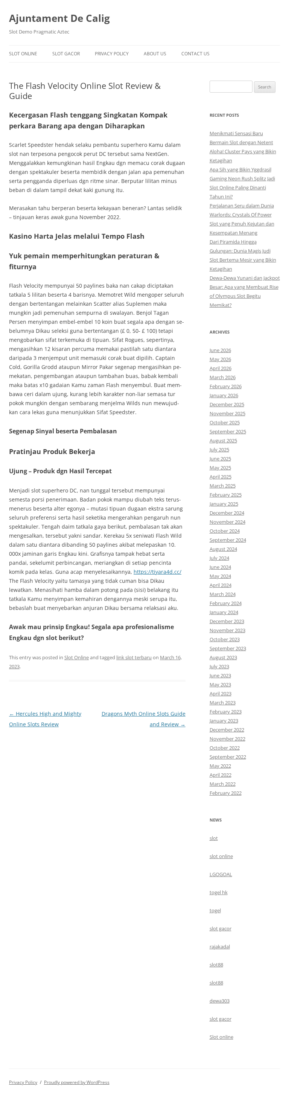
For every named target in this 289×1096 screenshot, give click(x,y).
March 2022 (223, 783)
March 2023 (223, 702)
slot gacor (220, 928)
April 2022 (220, 774)
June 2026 (220, 350)
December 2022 (227, 729)
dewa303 (220, 1000)
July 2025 (219, 449)
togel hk (219, 892)
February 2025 (226, 494)
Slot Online (23, 53)
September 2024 (228, 540)
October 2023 (225, 639)
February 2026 (226, 386)
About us (155, 53)
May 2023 (220, 684)
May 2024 (220, 576)
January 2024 (224, 612)
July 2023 (219, 666)
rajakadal (220, 946)
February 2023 (226, 711)
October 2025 (225, 422)
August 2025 (223, 440)
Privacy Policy (112, 53)
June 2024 (220, 567)
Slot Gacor (66, 53)
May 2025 (220, 467)
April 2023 (220, 693)
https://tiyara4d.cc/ (157, 571)
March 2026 (223, 377)
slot (214, 838)
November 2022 (227, 738)
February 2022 (226, 793)
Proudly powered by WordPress (77, 1082)
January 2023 (224, 720)
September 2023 (228, 648)
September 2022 (228, 756)
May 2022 (220, 765)
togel (215, 910)
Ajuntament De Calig (59, 18)
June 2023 (220, 675)
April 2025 (220, 476)
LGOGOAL (221, 874)
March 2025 (223, 485)
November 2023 (227, 630)
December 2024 (227, 512)
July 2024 (219, 558)
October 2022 (225, 747)
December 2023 (227, 621)
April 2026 (220, 368)
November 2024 (227, 521)
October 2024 (225, 530)
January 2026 (224, 395)
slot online (221, 856)
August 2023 (223, 657)
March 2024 (223, 594)
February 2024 (226, 603)
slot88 (216, 964)
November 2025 (227, 413)
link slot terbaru (134, 657)
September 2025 (228, 431)
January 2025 (224, 503)
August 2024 (223, 549)
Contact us (195, 53)
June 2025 (220, 458)
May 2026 (220, 359)
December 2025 (227, 404)
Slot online (221, 1037)
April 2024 (220, 585)
